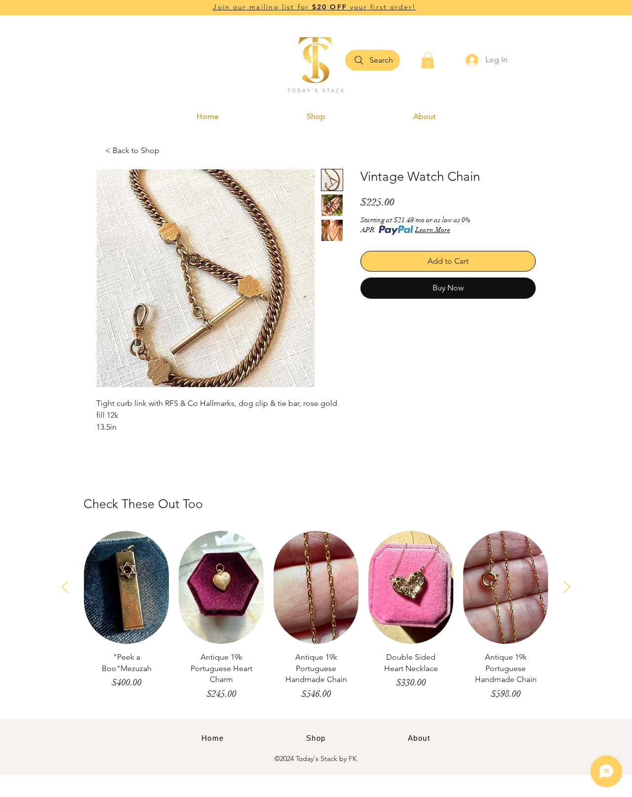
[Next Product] (567, 587)
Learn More (432, 230)
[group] (316, 620)
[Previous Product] (65, 587)
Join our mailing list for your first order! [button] (314, 6)
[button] (427, 60)
